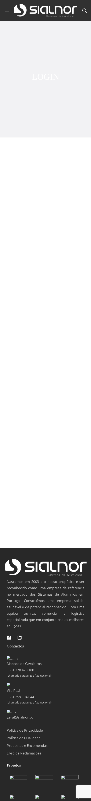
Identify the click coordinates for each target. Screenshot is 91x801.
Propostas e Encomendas (27, 745)
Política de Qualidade (23, 738)
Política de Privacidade (25, 730)
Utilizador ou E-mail (19, 178)
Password (11, 196)
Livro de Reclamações (24, 753)
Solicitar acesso (67, 226)
